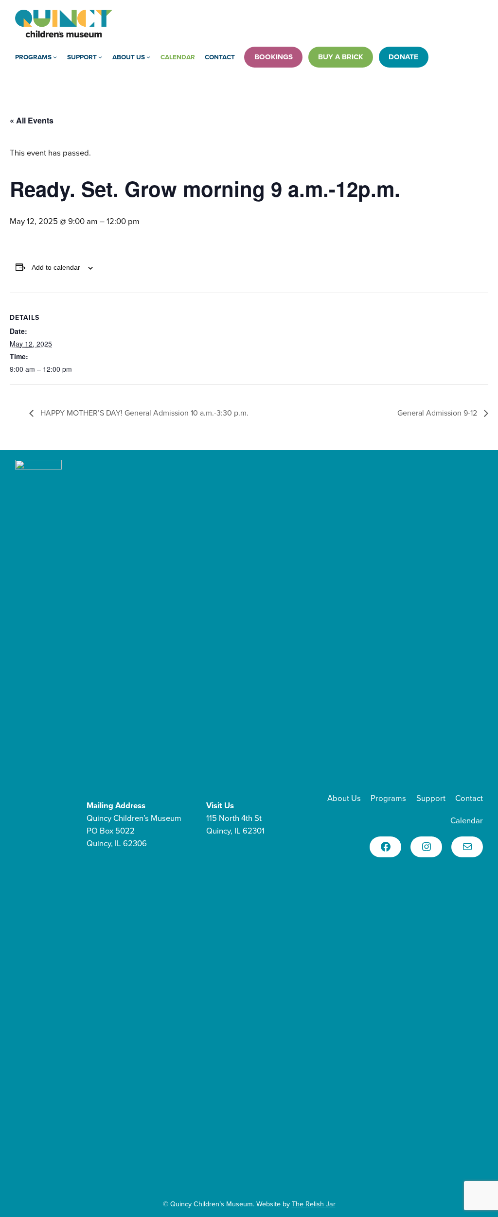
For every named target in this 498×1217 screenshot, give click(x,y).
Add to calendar (56, 267)
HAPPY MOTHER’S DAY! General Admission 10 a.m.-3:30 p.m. (143, 412)
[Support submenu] (100, 57)
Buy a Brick (340, 57)
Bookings (273, 57)
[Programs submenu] (55, 57)
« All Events (31, 120)
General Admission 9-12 (438, 412)
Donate (403, 57)
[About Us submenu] (148, 57)
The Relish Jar (314, 1204)
